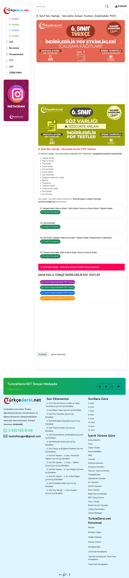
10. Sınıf (91, 422)
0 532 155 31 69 (21, 430)
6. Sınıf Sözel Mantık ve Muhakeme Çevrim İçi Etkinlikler (64, 436)
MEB (90, 455)
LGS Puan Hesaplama (97, 551)
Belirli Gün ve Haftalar (97, 494)
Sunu (90, 444)
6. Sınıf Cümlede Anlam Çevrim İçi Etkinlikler (60, 485)
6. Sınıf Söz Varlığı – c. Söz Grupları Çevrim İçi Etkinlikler (61, 491)
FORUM (122, 6)
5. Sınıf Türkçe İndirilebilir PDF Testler (58, 282)
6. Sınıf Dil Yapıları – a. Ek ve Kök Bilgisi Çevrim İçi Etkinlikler (62, 478)
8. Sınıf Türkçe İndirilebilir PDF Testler (58, 298)
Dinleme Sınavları (95, 463)
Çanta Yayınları (95, 486)
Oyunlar (91, 459)
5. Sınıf (91, 403)
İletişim (91, 527)
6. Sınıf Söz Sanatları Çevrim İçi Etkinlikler (59, 415)
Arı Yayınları (93, 482)
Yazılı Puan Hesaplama (98, 564)
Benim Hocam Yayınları (98, 505)
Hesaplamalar (94, 474)
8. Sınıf (91, 414)
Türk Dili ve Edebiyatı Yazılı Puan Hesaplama (102, 558)
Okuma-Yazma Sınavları (99, 471)
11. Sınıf (91, 426)
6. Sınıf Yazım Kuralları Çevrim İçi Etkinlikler (60, 429)
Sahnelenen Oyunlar (97, 478)
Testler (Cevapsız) (51, 212)
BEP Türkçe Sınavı (96, 497)
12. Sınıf (91, 430)
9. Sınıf (91, 418)
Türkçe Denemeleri (96, 509)
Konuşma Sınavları (96, 467)
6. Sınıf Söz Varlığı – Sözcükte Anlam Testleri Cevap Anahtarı (70, 267)
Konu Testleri (94, 490)
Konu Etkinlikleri (95, 451)
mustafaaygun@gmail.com (25, 436)
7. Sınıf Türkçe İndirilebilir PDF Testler (58, 293)
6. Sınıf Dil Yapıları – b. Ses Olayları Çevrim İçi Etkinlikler (64, 471)
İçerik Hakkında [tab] (58, 354)
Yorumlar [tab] (42, 354)
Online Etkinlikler (95, 513)
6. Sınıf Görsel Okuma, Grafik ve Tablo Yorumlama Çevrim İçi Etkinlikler (62, 405)
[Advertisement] (81, 85)
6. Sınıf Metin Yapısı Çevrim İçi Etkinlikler (64, 410)
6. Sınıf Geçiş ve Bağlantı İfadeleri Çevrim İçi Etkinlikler (64, 450)
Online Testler (94, 447)
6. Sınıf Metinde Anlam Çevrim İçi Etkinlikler (60, 443)
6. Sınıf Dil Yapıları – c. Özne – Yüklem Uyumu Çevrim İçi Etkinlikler (62, 464)
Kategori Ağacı (95, 532)
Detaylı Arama (94, 542)
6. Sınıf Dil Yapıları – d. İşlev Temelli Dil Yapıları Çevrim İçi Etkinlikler (62, 457)
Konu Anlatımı (94, 440)
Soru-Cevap (93, 501)
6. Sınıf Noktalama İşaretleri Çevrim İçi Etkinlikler (62, 422)
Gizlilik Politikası (95, 537)
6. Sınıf (91, 407)
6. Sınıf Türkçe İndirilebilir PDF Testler (58, 287)
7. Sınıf (91, 411)
